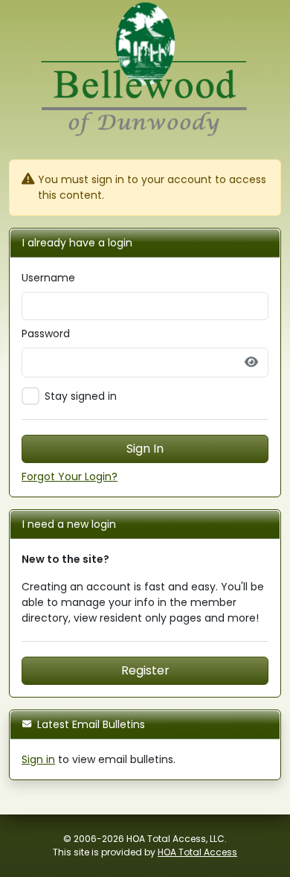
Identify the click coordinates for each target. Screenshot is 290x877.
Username (48, 277)
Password (46, 333)
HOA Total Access (197, 852)
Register (145, 670)
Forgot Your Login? (69, 476)
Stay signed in (81, 396)
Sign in (38, 759)
